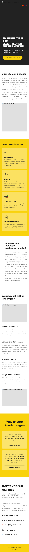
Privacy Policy (14, 549)
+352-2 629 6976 (10, 530)
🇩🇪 (23, 5)
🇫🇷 (26, 5)
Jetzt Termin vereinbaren (12, 57)
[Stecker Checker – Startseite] (11, 5)
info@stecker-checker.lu (12, 534)
